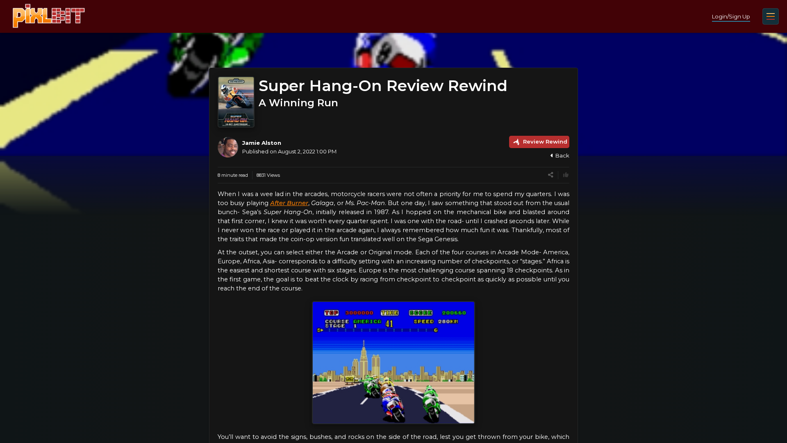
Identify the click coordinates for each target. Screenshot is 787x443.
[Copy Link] (550, 175)
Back (562, 155)
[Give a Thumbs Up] (565, 175)
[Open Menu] (770, 16)
